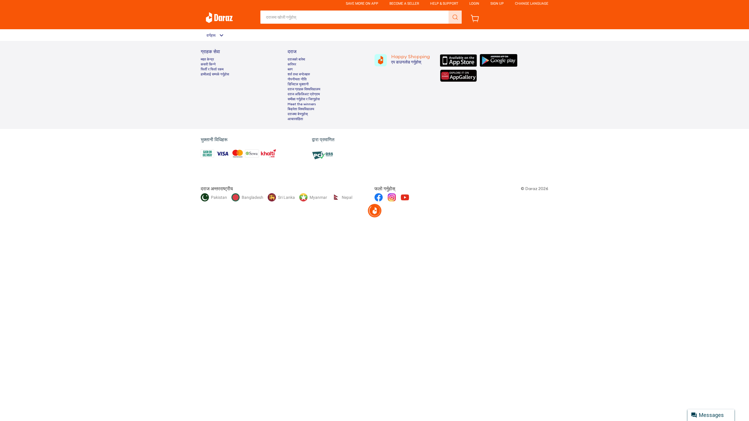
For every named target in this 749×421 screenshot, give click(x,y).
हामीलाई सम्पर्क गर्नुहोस (215, 74)
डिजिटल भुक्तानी (298, 84)
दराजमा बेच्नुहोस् (298, 114)
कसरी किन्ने (208, 64)
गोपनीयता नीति (297, 79)
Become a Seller (404, 3)
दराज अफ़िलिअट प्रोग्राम (304, 94)
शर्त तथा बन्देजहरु (299, 74)
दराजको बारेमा (296, 59)
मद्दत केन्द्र (207, 59)
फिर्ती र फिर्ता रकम (212, 69)
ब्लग (290, 69)
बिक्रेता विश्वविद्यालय (301, 109)
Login (474, 3)
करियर (292, 64)
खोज (455, 17)
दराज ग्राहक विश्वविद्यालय (304, 89)
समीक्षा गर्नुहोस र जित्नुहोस (304, 99)
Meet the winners (302, 104)
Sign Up (497, 3)
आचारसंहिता (295, 119)
